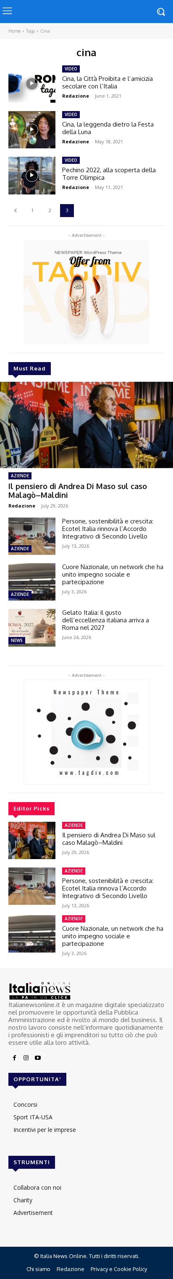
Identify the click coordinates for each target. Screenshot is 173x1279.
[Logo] (86, 991)
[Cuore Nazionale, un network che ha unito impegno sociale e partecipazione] (31, 582)
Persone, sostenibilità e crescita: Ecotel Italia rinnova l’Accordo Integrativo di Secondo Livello (107, 528)
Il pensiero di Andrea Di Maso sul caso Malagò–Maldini (77, 491)
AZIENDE (20, 476)
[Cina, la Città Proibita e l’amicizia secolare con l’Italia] (31, 84)
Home (14, 31)
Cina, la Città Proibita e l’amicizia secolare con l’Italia (107, 82)
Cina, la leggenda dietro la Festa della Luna (108, 128)
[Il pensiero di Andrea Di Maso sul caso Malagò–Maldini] (86, 425)
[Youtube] (38, 1058)
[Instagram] (26, 1058)
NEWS (17, 640)
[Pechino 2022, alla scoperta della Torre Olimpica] (31, 175)
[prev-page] (15, 210)
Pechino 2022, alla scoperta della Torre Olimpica (109, 173)
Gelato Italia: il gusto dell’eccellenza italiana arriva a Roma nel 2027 (105, 620)
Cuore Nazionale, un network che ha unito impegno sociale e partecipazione (112, 574)
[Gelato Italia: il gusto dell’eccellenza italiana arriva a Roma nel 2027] (31, 627)
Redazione (21, 505)
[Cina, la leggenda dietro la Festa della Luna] (31, 129)
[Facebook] (14, 1058)
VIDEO (71, 69)
